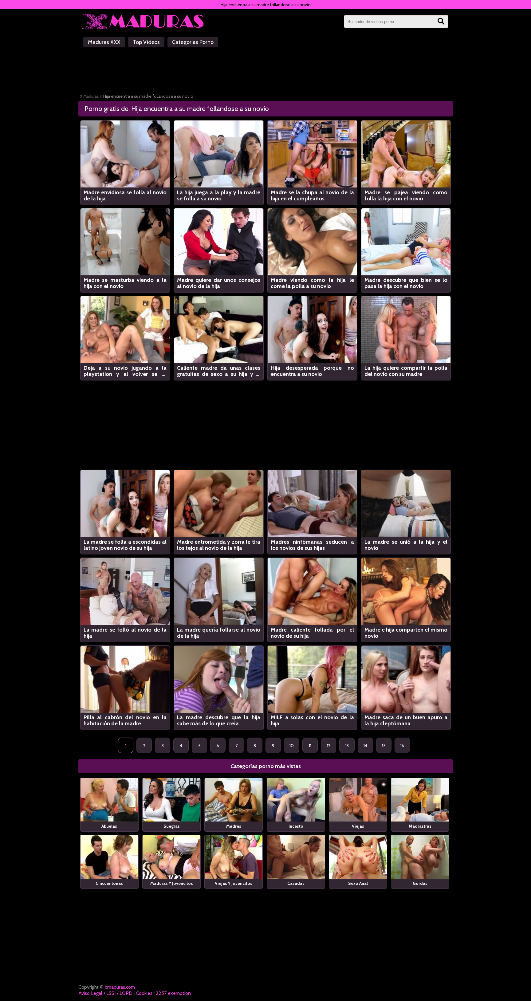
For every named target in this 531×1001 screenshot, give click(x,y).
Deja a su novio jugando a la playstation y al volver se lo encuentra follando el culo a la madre (125, 371)
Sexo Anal (358, 883)
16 (402, 745)
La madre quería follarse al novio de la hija (218, 633)
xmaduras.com (120, 987)
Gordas (420, 883)
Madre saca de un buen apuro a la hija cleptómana (406, 720)
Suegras (171, 826)
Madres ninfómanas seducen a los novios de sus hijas (312, 545)
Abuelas (109, 826)
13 (347, 745)
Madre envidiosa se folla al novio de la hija (125, 195)
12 (328, 745)
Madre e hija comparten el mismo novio (406, 633)
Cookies (144, 993)
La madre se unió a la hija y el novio (406, 545)
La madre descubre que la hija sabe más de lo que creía (218, 720)
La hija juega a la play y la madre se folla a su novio (218, 195)
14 (365, 745)
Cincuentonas (109, 883)
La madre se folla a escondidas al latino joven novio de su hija (125, 545)
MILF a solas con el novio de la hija (312, 720)
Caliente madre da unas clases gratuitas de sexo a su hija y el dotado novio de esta (218, 371)
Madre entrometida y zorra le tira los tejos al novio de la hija (218, 545)
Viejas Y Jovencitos (233, 883)
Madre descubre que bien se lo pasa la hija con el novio (406, 283)
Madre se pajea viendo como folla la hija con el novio (406, 195)
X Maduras (89, 96)
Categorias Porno (193, 42)
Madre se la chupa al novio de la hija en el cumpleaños (312, 195)
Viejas (358, 826)
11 (310, 745)
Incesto (296, 826)
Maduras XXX (104, 42)
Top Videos (146, 42)
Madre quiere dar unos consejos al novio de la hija (218, 283)
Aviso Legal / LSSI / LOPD (105, 993)
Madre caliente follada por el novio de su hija (312, 633)
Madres (233, 826)
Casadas (296, 883)
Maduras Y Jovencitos (171, 883)
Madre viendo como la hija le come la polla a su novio (312, 283)
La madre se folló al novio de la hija (125, 633)
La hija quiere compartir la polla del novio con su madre (406, 371)
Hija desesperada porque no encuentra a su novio (312, 371)
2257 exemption (173, 993)
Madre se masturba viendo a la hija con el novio (125, 283)
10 (291, 745)
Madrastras (420, 826)
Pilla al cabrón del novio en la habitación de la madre (125, 720)
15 (384, 745)
